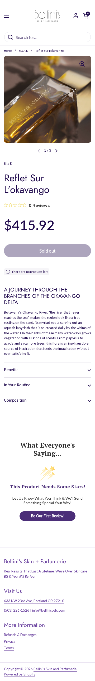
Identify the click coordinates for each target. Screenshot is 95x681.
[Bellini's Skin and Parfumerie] (47, 16)
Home (8, 50)
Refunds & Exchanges (20, 635)
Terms (9, 648)
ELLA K (23, 50)
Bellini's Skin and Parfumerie (55, 669)
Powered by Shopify (19, 674)
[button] (56, 150)
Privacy (9, 641)
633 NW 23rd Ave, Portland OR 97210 (34, 601)
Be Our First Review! (47, 516)
